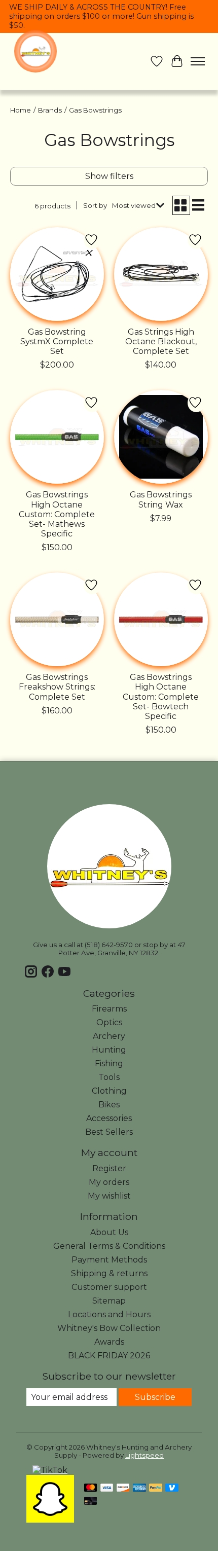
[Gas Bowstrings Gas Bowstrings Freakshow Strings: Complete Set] (57, 619)
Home (20, 110)
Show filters (109, 176)
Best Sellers (109, 1132)
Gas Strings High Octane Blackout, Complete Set (161, 341)
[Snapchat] (50, 1520)
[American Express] (139, 1488)
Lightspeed (144, 1455)
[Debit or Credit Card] (90, 1501)
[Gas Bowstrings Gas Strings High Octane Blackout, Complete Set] (161, 274)
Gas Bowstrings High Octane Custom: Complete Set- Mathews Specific (57, 514)
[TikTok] (49, 1470)
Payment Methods (109, 1260)
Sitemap (109, 1301)
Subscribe (155, 1397)
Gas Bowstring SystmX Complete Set (56, 341)
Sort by (95, 205)
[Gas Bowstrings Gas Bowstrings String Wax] (161, 437)
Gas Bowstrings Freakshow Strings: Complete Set (57, 686)
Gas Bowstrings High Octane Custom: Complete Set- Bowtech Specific (161, 696)
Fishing (109, 1063)
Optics (109, 1022)
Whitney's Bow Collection (109, 1328)
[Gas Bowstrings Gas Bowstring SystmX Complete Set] (57, 274)
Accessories (109, 1118)
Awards (109, 1342)
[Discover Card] (123, 1488)
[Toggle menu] (198, 61)
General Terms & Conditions (109, 1246)
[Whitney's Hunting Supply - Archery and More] (35, 51)
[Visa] (107, 1488)
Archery (109, 1036)
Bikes (109, 1104)
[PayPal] (155, 1488)
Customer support (109, 1287)
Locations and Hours (109, 1314)
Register (109, 1168)
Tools (109, 1077)
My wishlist (109, 1196)
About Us (109, 1232)
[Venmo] (171, 1488)
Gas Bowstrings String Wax (161, 499)
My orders (109, 1182)
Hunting (109, 1050)
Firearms (109, 1009)
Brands (50, 110)
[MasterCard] (90, 1488)
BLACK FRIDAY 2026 (109, 1355)
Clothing (109, 1091)
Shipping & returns (109, 1273)
